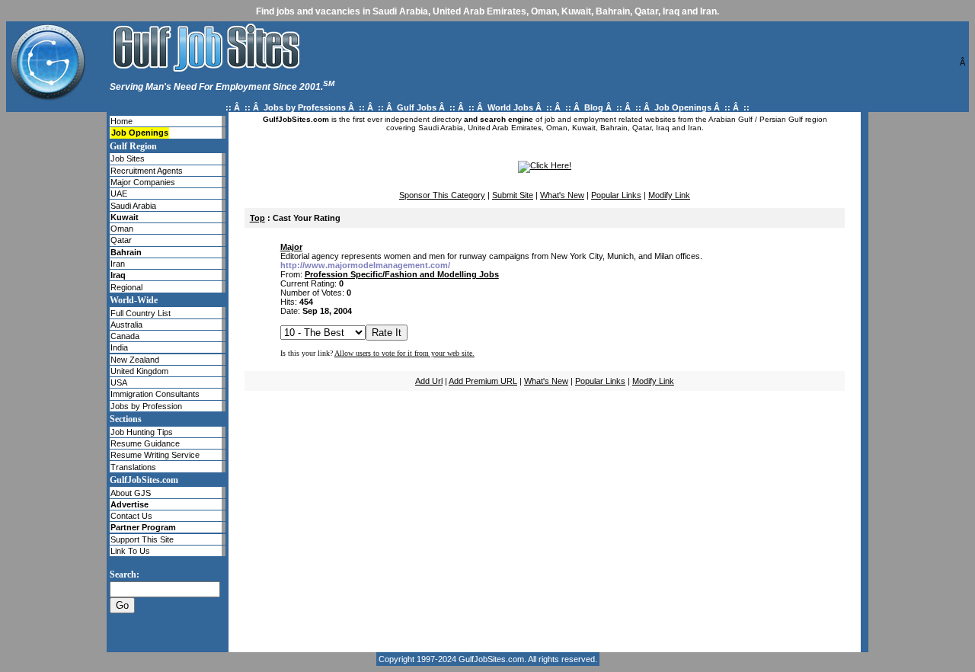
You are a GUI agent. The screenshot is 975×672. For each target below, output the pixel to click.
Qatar (121, 240)
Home (121, 121)
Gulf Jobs (416, 107)
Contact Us (131, 515)
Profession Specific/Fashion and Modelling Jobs (402, 274)
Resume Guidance (145, 443)
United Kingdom (139, 371)
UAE (118, 193)
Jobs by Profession (146, 406)
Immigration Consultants (155, 393)
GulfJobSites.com (491, 659)
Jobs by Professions (305, 107)
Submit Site (512, 195)
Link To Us (130, 550)
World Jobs (510, 107)
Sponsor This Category (442, 195)
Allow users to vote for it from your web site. (404, 353)
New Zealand (134, 359)
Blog (593, 107)
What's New (562, 195)
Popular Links (616, 195)
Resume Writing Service (155, 454)
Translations (133, 467)
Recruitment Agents (146, 170)
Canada (124, 336)
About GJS (130, 493)
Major (291, 246)
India (119, 347)
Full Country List (140, 313)
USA (118, 382)
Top (257, 217)
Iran (117, 263)
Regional (126, 287)
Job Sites (127, 158)
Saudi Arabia (133, 205)
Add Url (429, 381)
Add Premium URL (483, 381)
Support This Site (142, 539)
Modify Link (669, 195)
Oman (121, 228)
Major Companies (142, 182)
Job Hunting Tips (141, 432)
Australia (126, 324)
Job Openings (682, 107)
